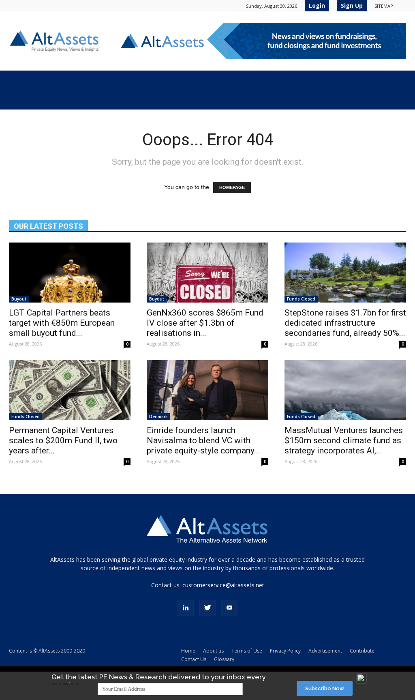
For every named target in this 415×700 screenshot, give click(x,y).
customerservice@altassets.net (223, 585)
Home (188, 650)
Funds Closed (301, 299)
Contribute (362, 650)
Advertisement (325, 650)
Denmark (158, 416)
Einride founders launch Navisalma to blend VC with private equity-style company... (203, 440)
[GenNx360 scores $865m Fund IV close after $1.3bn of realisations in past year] (207, 273)
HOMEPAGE (232, 187)
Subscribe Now (324, 688)
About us (213, 650)
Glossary (224, 659)
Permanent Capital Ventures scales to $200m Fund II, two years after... (63, 440)
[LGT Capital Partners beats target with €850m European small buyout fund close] (69, 273)
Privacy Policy (285, 650)
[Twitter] (207, 608)
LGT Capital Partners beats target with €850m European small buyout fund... (62, 323)
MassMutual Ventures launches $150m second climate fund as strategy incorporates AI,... (344, 440)
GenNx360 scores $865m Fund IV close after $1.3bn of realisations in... (205, 323)
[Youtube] (229, 608)
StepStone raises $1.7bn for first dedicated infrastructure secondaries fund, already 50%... (345, 323)
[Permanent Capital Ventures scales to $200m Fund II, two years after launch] (69, 390)
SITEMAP (383, 6)
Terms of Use (246, 650)
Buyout (18, 299)
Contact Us (193, 659)
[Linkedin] (186, 608)
